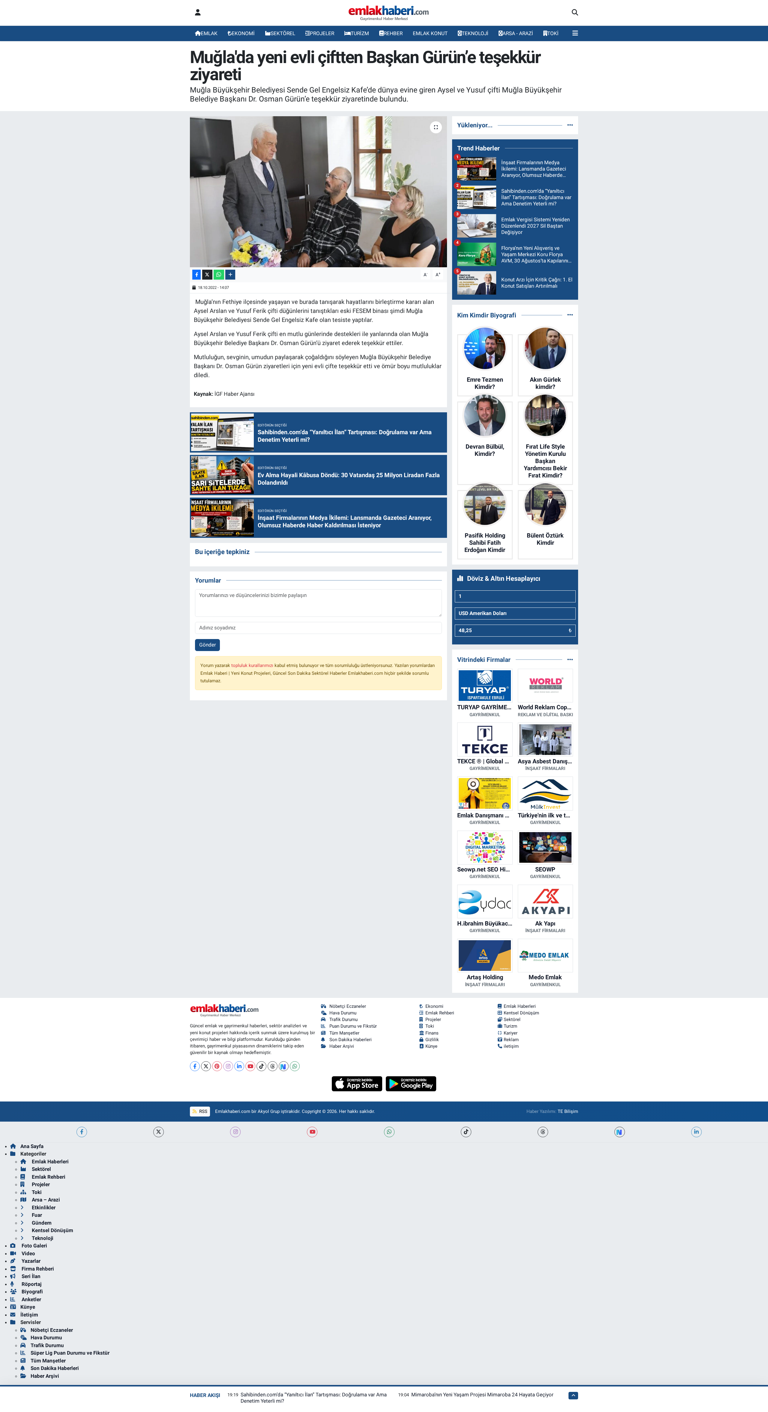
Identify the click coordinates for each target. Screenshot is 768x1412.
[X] (206, 1066)
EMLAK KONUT (430, 33)
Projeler (433, 1019)
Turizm (510, 1026)
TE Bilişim (568, 1111)
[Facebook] (195, 1066)
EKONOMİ (243, 33)
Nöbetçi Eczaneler (347, 1006)
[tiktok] (466, 1132)
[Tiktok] (261, 1066)
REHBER (393, 33)
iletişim (511, 1046)
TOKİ (553, 33)
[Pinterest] (217, 1066)
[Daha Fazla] (230, 275)
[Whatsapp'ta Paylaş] (219, 275)
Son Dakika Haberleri (350, 1039)
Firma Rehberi (37, 1269)
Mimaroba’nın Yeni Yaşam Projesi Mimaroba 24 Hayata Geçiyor (482, 1395)
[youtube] (312, 1132)
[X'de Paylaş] (207, 275)
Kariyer (511, 1033)
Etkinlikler (43, 1207)
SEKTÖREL (283, 33)
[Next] (284, 1066)
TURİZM (360, 33)
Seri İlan (30, 1276)
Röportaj (30, 1284)
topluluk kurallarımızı (252, 665)
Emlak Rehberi (439, 1013)
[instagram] (235, 1132)
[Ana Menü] (575, 34)
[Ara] (575, 13)
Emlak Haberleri (520, 1006)
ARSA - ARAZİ (517, 33)
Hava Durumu (342, 1013)
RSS (202, 1111)
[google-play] (411, 1083)
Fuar (36, 1215)
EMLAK (209, 33)
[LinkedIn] (239, 1066)
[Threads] (273, 1066)
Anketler (30, 1299)
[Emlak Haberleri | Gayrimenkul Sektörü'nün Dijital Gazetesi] (389, 13)
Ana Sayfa (32, 1146)
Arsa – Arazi (45, 1200)
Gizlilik (432, 1039)
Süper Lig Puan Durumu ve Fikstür (70, 1353)
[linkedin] (696, 1132)
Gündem (41, 1223)
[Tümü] (570, 125)
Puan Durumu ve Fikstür (353, 1026)
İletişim (29, 1315)
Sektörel (512, 1019)
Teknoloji (42, 1238)
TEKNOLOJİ (475, 33)
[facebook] (81, 1132)
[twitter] (158, 1132)
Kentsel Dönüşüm (521, 1013)
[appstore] (358, 1083)
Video (27, 1253)
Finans (432, 1033)
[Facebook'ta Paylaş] (196, 275)
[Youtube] (250, 1066)
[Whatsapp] (295, 1066)
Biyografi (31, 1292)
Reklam (511, 1039)
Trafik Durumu (343, 1019)
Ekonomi (434, 1006)
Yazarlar (30, 1261)
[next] (619, 1132)
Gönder (207, 645)
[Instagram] (228, 1066)
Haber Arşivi (341, 1046)
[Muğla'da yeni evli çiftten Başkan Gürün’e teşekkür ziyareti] (318, 191)
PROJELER (322, 33)
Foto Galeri (33, 1246)
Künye (431, 1046)
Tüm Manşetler (344, 1033)
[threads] (543, 1132)
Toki (429, 1026)
